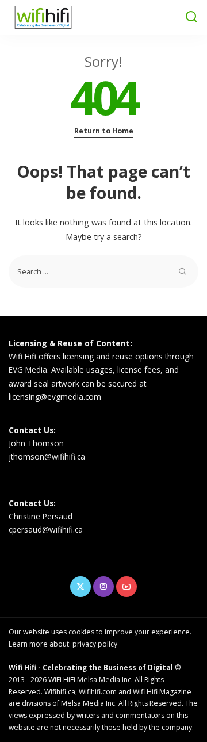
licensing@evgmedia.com (55, 396)
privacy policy (94, 644)
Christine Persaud (40, 516)
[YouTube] (126, 586)
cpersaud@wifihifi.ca (46, 529)
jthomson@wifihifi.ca (47, 456)
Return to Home (103, 131)
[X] (80, 586)
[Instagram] (103, 586)
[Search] (191, 17)
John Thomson (36, 443)
